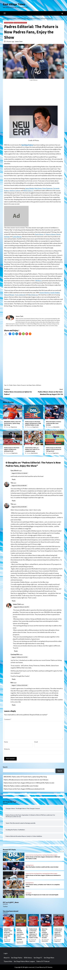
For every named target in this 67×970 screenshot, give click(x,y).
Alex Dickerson (33, 295)
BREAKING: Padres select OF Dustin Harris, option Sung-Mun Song (12, 423)
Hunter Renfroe (44, 292)
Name (6, 742)
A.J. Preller (9, 385)
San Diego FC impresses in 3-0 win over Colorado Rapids (42, 895)
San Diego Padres (9, 22)
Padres (15, 385)
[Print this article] (23, 334)
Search (5, 767)
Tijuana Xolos (8, 961)
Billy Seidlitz (56, 427)
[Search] (62, 13)
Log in (6, 953)
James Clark (18, 41)
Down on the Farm (29, 413)
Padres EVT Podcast (43, 961)
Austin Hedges (55, 292)
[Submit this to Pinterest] (20, 334)
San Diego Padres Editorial (20, 22)
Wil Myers (38, 280)
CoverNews (39, 967)
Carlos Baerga (17, 236)
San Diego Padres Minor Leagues (32, 417)
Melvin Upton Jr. (28, 190)
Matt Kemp (38, 188)
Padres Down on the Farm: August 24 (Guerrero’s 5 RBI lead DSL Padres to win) (33, 423)
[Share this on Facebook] (10, 334)
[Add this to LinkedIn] (16, 334)
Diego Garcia (14, 427)
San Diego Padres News (20, 924)
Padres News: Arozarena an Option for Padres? (18, 391)
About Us (7, 958)
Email (36, 742)
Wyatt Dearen (34, 453)
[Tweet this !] (13, 334)
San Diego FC (28, 892)
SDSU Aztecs (28, 958)
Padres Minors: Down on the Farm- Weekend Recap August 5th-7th (50, 391)
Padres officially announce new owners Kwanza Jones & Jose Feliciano (26, 780)
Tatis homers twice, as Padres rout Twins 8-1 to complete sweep (32, 449)
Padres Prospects (21, 385)
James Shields (29, 188)
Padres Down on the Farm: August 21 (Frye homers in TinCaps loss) (53, 449)
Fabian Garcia (20, 942)
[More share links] (30, 334)
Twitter (5, 906)
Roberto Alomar (51, 234)
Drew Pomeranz (47, 188)
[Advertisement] (33, 94)
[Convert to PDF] (26, 334)
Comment (7, 719)
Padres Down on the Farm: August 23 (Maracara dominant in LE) (11, 449)
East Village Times (14, 4)
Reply (14, 479)
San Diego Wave (49, 958)
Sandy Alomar (39, 234)
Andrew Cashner (15, 190)
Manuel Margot (9, 295)
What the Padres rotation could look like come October (53, 423)
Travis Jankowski (20, 295)
